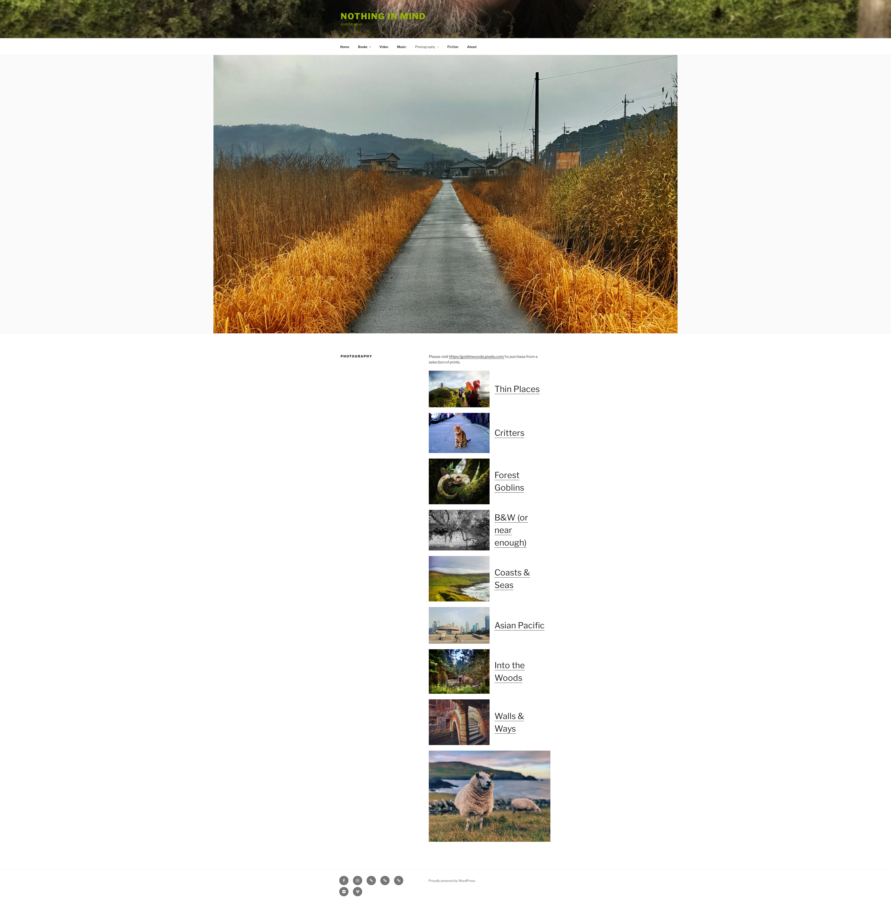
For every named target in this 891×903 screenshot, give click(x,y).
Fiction (452, 47)
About (472, 47)
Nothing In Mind (383, 16)
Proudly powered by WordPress (452, 881)
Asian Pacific (519, 625)
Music (401, 47)
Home (344, 47)
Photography (425, 47)
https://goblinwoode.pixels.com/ (476, 356)
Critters (509, 433)
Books (362, 47)
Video (383, 47)
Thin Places (517, 389)
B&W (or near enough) (511, 530)
